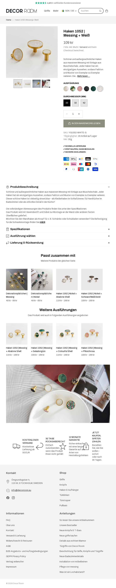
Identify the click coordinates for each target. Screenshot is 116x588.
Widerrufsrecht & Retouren (19, 541)
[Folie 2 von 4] (27, 84)
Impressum (11, 567)
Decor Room (18, 583)
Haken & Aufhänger (69, 490)
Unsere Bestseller (68, 525)
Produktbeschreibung (24, 186)
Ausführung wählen (22, 235)
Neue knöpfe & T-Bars (70, 530)
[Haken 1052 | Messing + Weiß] (100, 88)
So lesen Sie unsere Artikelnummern (77, 520)
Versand (83, 47)
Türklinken (64, 495)
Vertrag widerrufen (15, 562)
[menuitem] (56, 10)
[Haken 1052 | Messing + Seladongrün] (93, 88)
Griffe (62, 479)
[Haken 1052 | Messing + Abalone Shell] (66, 88)
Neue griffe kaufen (68, 536)
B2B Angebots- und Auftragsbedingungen (27, 551)
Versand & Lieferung (16, 536)
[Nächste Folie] (106, 285)
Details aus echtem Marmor (73, 541)
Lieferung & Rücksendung (27, 242)
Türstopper (65, 500)
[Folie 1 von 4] (18, 84)
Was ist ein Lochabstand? (72, 572)
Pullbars (63, 505)
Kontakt (10, 530)
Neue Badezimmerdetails (72, 556)
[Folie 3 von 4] (36, 84)
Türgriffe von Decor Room (72, 546)
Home (8, 20)
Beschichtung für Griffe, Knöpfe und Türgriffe (81, 551)
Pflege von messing (69, 567)
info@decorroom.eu (21, 490)
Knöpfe (63, 485)
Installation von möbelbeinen (73, 562)
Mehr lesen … (83, 76)
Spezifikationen (20, 229)
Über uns (10, 525)
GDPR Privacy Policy (16, 556)
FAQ (8, 520)
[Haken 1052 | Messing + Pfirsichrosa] (79, 88)
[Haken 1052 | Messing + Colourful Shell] (72, 88)
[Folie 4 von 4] (46, 84)
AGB (8, 546)
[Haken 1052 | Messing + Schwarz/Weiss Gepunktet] (86, 88)
